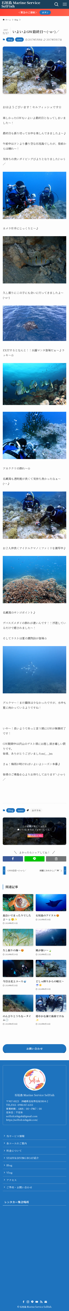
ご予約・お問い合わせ (19, 1187)
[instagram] (28, 1302)
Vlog (9, 1172)
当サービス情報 (15, 1136)
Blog (10, 39)
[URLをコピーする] (56, 858)
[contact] (45, 1302)
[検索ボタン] (56, 4)
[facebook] (23, 1302)
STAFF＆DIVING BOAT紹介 (22, 1158)
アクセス (11, 1180)
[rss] (41, 1302)
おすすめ (36, 810)
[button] (13, 858)
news (19, 39)
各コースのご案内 (16, 1143)
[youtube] (36, 1302)
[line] (32, 1302)
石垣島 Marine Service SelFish (20, 4)
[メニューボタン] (65, 4)
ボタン (45, 12)
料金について (14, 1150)
